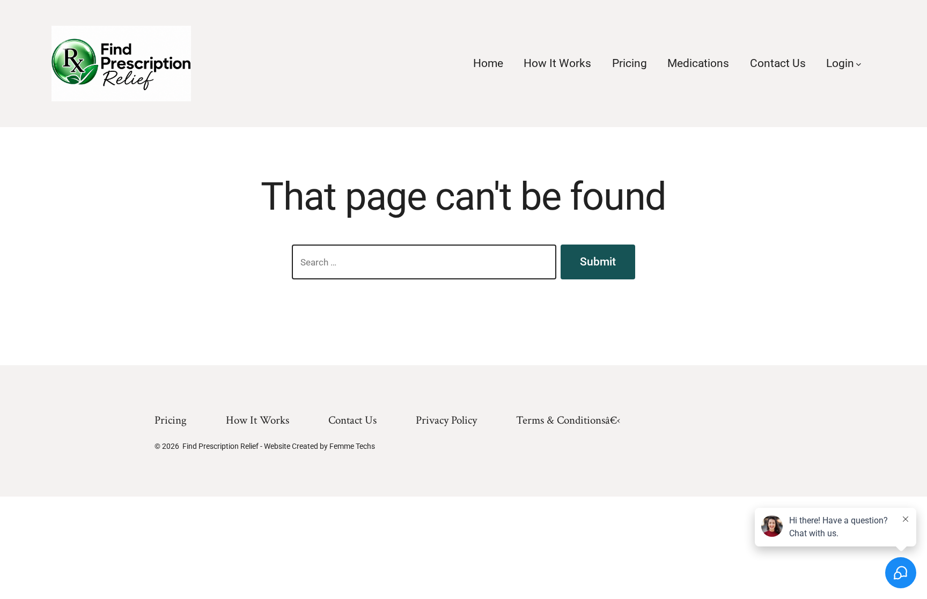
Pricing (629, 63)
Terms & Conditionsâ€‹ (568, 420)
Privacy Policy (446, 420)
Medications (698, 63)
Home (488, 63)
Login (840, 63)
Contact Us (778, 63)
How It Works (557, 63)
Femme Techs (352, 446)
